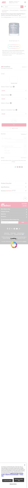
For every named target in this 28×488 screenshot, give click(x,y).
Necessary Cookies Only (19, 480)
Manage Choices (13, 483)
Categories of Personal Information (11, 474)
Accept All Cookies (7, 480)
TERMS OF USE (13, 473)
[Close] (24, 465)
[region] (13, 475)
